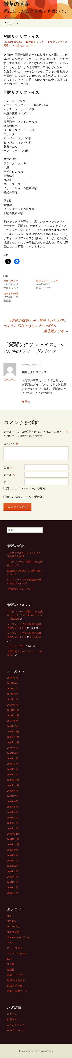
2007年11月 (13, 737)
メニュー (9, 23)
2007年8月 (12, 747)
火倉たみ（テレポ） (26, 45)
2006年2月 (12, 823)
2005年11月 (13, 839)
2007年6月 (12, 753)
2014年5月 (12, 704)
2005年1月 (12, 892)
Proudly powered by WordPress (36, 1050)
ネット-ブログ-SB (16, 953)
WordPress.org (15, 1030)
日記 (9, 958)
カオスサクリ (10, 280)
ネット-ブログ (14, 948)
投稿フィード (14, 1019)
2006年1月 (12, 828)
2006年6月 (12, 801)
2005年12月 (13, 833)
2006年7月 (12, 796)
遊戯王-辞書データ (17, 991)
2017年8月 (12, 677)
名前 (7, 467)
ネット (10, 942)
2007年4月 (12, 758)
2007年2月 (12, 769)
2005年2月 (12, 887)
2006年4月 (12, 812)
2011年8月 (12, 720)
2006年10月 (13, 785)
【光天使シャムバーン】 (20, 588)
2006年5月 (12, 806)
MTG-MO (11, 921)
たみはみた (9, 379)
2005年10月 (13, 844)
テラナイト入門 (15, 645)
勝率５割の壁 (10, 293)
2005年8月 (12, 855)
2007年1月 (12, 774)
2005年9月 (12, 849)
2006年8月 (12, 790)
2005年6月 (12, 866)
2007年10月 (13, 742)
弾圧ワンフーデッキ (47, 280)
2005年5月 (12, 871)
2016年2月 (12, 688)
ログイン (12, 1014)
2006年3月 (12, 817)
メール (9, 474)
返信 (27, 401)
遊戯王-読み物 (14, 985)
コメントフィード (17, 1024)
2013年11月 (13, 710)
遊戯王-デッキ (36, 41)
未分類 (10, 964)
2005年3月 (12, 882)
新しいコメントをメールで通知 (25, 488)
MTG (9, 915)
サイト (7, 482)
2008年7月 (12, 726)
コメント (10, 443)
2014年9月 (12, 694)
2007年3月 (12, 763)
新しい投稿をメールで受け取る (25, 496)
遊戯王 (10, 969)
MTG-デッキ (13, 926)
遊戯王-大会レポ (16, 980)
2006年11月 (13, 780)
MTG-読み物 (13, 931)
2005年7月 (12, 860)
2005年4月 (12, 876)
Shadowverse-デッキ (18, 937)
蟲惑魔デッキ (56, 331)
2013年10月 (13, 715)
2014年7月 (12, 699)
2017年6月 (12, 683)
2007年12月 (13, 731)
